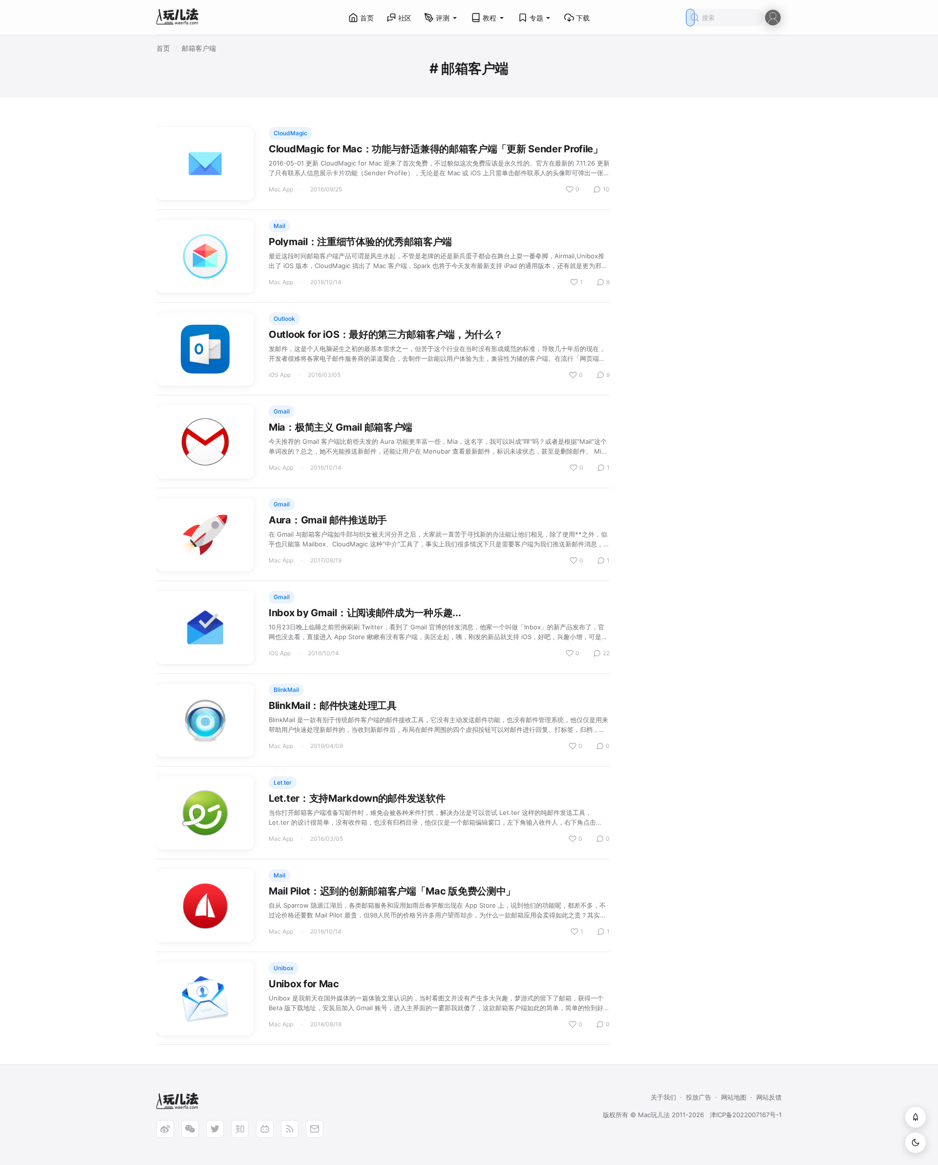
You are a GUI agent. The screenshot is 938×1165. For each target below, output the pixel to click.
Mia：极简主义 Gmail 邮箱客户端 (340, 427)
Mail (279, 225)
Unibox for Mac (304, 984)
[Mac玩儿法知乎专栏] (240, 1129)
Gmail (282, 411)
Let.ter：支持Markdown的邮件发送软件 (357, 798)
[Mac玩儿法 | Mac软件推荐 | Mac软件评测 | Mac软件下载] (180, 18)
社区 (405, 18)
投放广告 (698, 1097)
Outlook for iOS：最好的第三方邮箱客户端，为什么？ (386, 334)
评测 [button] (442, 18)
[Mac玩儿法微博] (165, 1129)
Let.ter (283, 782)
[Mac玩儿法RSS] (289, 1129)
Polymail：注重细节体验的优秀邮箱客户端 (360, 242)
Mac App (281, 189)
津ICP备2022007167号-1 (746, 1115)
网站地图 (733, 1097)
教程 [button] (489, 18)
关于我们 (663, 1097)
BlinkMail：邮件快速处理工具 (333, 705)
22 (606, 653)
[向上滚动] (915, 1117)
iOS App (280, 374)
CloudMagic (290, 133)
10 (606, 189)
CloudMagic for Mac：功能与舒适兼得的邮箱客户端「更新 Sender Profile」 (436, 149)
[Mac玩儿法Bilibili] (265, 1129)
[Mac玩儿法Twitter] (215, 1129)
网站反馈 (769, 1097)
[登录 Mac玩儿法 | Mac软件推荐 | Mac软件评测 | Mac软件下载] (773, 17)
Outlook (284, 318)
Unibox (284, 968)
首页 (367, 18)
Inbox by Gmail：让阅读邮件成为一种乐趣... (365, 613)
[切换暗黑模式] (915, 1142)
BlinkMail (286, 689)
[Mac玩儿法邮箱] (314, 1129)
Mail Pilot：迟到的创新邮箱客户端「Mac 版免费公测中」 (392, 891)
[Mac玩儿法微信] (190, 1129)
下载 (583, 18)
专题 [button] (536, 18)
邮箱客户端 (199, 48)
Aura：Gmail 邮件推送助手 (328, 520)
